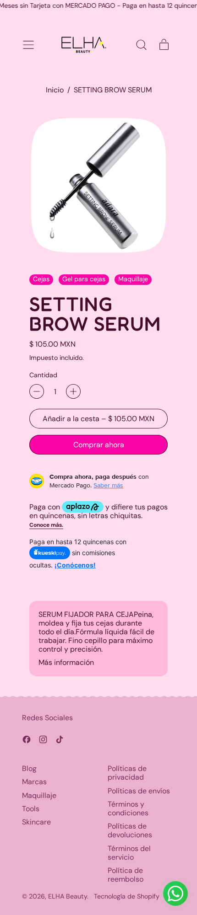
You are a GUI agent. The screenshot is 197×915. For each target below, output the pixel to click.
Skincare (36, 822)
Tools (30, 808)
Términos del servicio (129, 853)
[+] (73, 391)
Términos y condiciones (128, 808)
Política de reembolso (125, 875)
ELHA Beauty (67, 896)
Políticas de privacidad (127, 773)
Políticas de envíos (139, 791)
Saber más (108, 485)
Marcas (34, 782)
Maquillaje (39, 795)
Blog (29, 768)
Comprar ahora (98, 444)
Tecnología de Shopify (126, 896)
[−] (36, 391)
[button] (141, 44)
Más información (66, 662)
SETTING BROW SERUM (113, 90)
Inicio (55, 90)
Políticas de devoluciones (130, 830)
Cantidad (43, 375)
